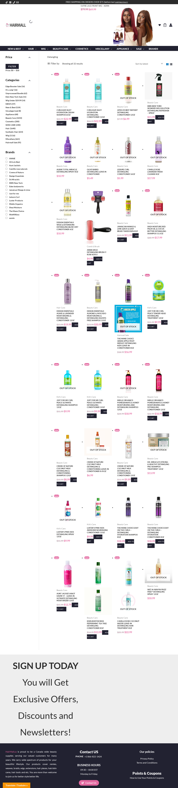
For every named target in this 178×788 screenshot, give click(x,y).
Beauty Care (11, 118)
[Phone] (14, 2)
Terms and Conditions (147, 762)
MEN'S (9, 104)
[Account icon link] (170, 25)
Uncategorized (12, 111)
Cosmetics (10, 121)
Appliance (10, 114)
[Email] (17, 2)
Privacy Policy (147, 758)
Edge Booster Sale (13, 86)
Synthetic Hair (12, 132)
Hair (7, 128)
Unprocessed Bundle (14, 93)
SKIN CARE (11, 125)
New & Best (11, 107)
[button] (22, 49)
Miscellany (10, 139)
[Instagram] (10, 2)
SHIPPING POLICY (121, 2)
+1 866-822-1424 (93, 756)
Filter (12, 66)
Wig (7, 135)
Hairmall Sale (11, 142)
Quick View (67, 101)
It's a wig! (10, 90)
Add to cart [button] (155, 119)
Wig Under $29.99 (13, 100)
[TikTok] (7, 2)
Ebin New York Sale (14, 97)
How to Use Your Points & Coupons (147, 777)
